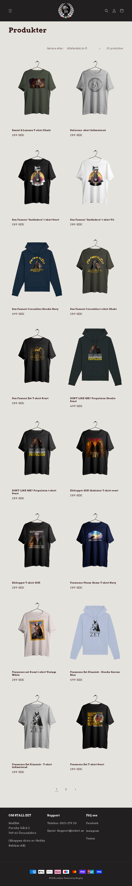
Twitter (90, 838)
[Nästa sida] (75, 789)
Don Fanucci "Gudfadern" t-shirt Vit (92, 219)
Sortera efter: (55, 48)
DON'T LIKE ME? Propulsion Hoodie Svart (93, 400)
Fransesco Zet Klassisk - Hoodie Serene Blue (95, 673)
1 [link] (56, 789)
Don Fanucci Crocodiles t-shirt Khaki (93, 309)
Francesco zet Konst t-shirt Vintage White (34, 673)
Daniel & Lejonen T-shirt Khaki (31, 130)
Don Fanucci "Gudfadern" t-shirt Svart (35, 219)
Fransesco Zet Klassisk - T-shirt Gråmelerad (32, 766)
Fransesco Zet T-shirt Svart (87, 764)
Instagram (92, 831)
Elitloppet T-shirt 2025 (26, 582)
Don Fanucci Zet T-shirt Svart (30, 398)
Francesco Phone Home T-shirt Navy (93, 582)
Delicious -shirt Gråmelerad (88, 130)
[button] (10, 11)
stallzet (59, 878)
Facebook (92, 823)
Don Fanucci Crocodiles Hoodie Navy (35, 309)
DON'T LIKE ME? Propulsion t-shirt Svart (34, 492)
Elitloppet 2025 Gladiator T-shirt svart (94, 490)
